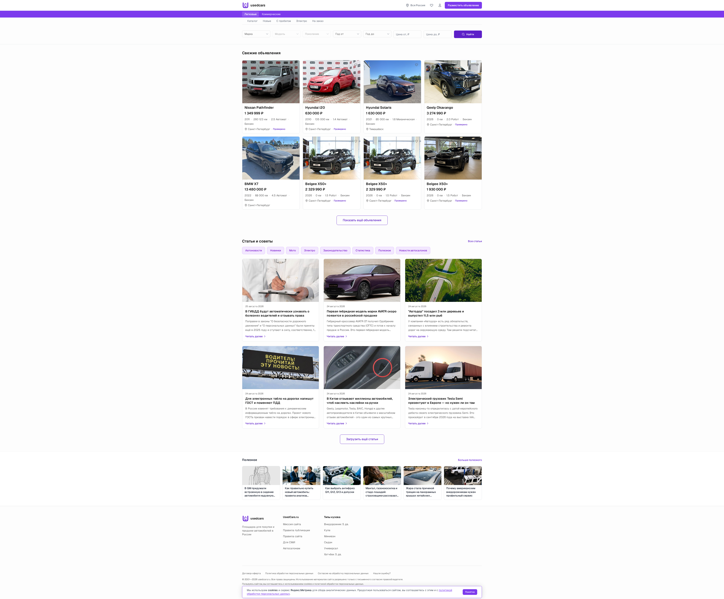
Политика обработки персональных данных (289, 573)
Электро (301, 21)
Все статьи (475, 241)
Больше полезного (470, 460)
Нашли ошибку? (382, 573)
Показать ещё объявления (362, 220)
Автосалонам (291, 548)
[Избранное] (431, 5)
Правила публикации (296, 530)
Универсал (331, 548)
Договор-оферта (251, 573)
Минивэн (329, 536)
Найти (470, 34)
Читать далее (254, 336)
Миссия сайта (292, 524)
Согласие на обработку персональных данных (343, 573)
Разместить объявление (463, 5)
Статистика (363, 250)
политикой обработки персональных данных (338, 583)
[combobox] (256, 34)
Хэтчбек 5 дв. (332, 554)
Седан (328, 542)
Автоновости (253, 250)
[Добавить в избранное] (295, 65)
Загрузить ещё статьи (362, 439)
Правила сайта (292, 536)
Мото (292, 250)
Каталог (252, 21)
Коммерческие (271, 14)
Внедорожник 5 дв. (336, 524)
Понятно (470, 592)
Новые (267, 21)
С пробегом (283, 21)
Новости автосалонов (413, 250)
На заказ (317, 21)
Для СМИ (289, 542)
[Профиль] (439, 5)
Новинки (275, 250)
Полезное (384, 250)
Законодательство (335, 250)
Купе (327, 530)
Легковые (250, 14)
